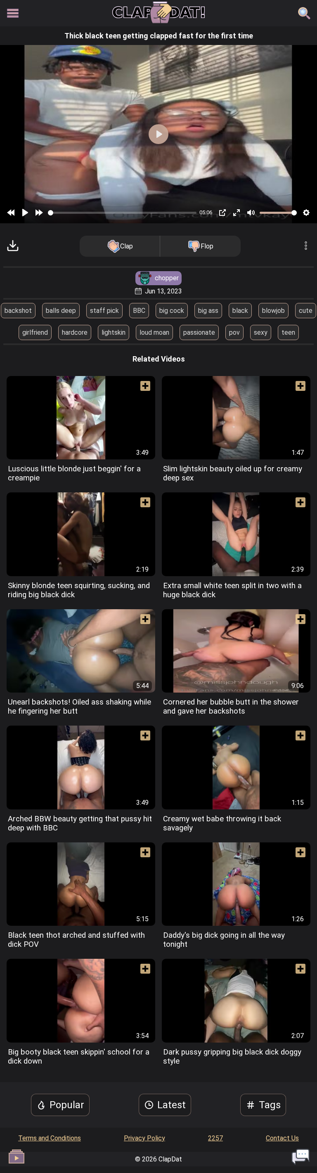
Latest (171, 1105)
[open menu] (13, 13)
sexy (260, 332)
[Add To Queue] (142, 389)
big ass (208, 311)
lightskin (113, 332)
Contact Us (282, 1138)
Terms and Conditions (49, 1138)
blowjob (273, 311)
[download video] (12, 246)
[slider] (122, 213)
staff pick (104, 311)
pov (234, 332)
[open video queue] (16, 1156)
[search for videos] (304, 13)
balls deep (61, 311)
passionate (199, 332)
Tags (270, 1105)
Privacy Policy (144, 1138)
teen (288, 332)
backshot (18, 311)
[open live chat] (300, 1156)
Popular (67, 1105)
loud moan (154, 332)
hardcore (75, 332)
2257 (215, 1138)
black (240, 311)
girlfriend (35, 332)
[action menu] (306, 246)
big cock (171, 311)
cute (305, 311)
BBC (139, 311)
